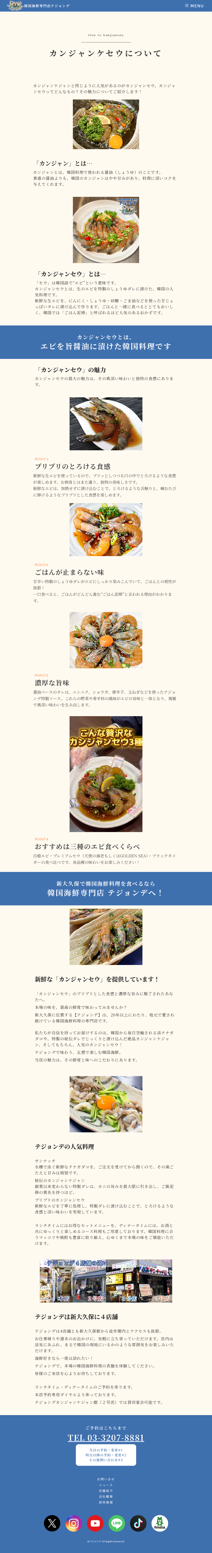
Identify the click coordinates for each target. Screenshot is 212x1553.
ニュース (106, 1485)
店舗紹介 (106, 1490)
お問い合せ (106, 1479)
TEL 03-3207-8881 (106, 1437)
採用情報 (106, 1502)
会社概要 (106, 1496)
